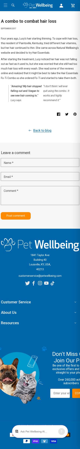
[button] (5, 5)
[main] (40, 119)
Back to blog (42, 130)
